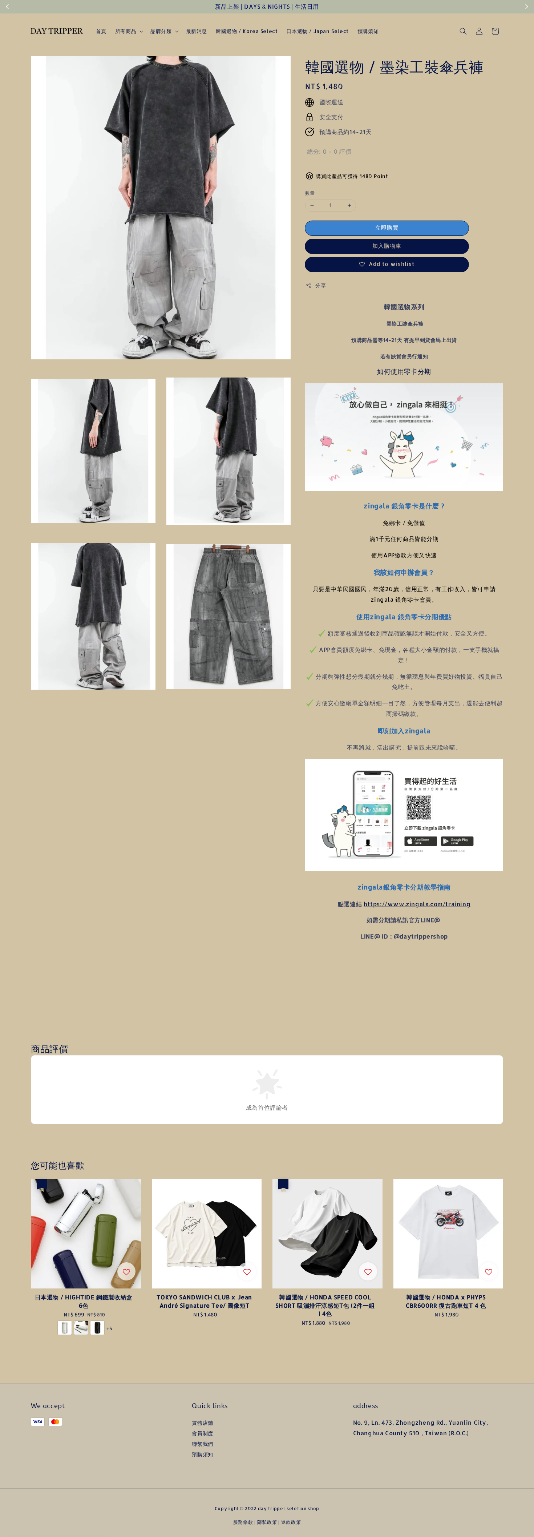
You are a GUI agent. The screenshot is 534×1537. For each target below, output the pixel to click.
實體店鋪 (202, 1423)
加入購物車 (386, 245)
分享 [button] (320, 285)
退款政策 (291, 1522)
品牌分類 (160, 31)
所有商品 (125, 31)
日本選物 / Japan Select (317, 31)
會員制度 (202, 1433)
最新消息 (196, 31)
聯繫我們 (202, 1444)
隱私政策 (267, 1522)
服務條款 (243, 1522)
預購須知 (368, 31)
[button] (463, 31)
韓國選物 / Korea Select (247, 31)
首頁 (101, 31)
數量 (310, 193)
